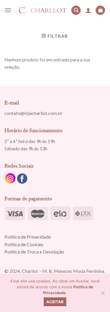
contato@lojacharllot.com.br (33, 113)
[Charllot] (41, 10)
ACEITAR (55, 301)
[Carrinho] (100, 10)
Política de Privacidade (27, 236)
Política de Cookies (23, 244)
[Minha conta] (88, 10)
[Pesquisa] (76, 10)
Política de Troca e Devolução (34, 251)
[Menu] (7, 10)
